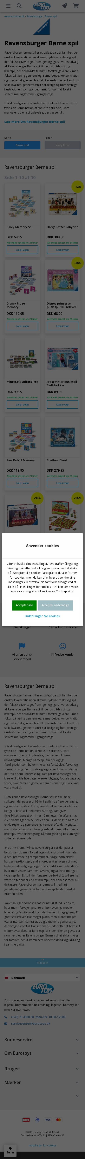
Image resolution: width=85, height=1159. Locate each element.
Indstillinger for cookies (42, 616)
